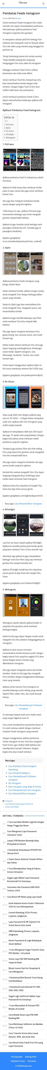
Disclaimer (32, 1061)
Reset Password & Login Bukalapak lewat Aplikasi (25, 942)
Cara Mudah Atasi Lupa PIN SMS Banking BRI (23, 1016)
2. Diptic (7, 127)
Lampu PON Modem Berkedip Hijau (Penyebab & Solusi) (23, 842)
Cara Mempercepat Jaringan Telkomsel (19, 804)
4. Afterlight (9, 134)
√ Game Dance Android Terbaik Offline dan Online (24, 861)
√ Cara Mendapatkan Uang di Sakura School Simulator (23, 870)
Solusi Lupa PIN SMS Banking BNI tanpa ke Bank (24, 960)
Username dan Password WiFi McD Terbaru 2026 (23, 889)
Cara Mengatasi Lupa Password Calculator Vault (21, 833)
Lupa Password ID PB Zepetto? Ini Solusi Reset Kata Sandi (24, 923)
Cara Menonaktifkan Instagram (28, 503)
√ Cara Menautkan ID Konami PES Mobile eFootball (24, 1007)
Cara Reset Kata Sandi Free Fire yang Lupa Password (26, 1044)
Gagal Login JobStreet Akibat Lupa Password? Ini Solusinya (24, 998)
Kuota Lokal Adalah (12, 807)
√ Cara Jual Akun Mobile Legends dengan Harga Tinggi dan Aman (25, 823)
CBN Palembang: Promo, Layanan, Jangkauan (24, 933)
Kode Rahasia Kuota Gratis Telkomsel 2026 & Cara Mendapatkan (26, 905)
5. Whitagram (9, 137)
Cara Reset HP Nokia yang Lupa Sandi (24, 896)
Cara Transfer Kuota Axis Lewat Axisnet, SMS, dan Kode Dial (23, 1035)
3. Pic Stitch (9, 131)
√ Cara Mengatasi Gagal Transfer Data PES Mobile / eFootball (26, 951)
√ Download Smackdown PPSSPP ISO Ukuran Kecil (24, 851)
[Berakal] (23, 4)
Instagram (9, 801)
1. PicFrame (9, 124)
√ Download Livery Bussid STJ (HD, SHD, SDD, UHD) (24, 988)
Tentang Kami (16, 1056)
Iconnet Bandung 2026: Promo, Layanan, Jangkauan (23, 914)
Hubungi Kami (30, 1056)
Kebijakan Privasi (18, 1061)
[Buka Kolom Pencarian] (43, 4)
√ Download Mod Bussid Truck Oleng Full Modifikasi (25, 979)
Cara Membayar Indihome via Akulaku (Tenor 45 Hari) (26, 1025)
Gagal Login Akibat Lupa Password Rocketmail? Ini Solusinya (23, 879)
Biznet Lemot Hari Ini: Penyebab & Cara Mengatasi (24, 970)
